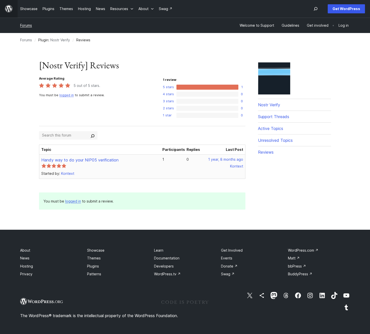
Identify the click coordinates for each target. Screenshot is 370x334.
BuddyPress (300, 274)
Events (226, 258)
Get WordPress (346, 9)
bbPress (297, 266)
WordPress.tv (167, 274)
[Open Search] (316, 9)
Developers (164, 266)
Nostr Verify (60, 40)
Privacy (26, 274)
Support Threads (273, 116)
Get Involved (232, 250)
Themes (94, 258)
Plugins (93, 266)
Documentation (166, 258)
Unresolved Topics (275, 140)
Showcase (95, 250)
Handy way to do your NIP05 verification (80, 159)
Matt (294, 258)
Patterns (94, 274)
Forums (26, 25)
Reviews (266, 152)
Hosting (26, 266)
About (25, 250)
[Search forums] (92, 135)
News (24, 258)
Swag (228, 274)
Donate (229, 266)
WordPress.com (303, 250)
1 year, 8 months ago (225, 159)
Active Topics (270, 128)
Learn (158, 250)
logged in (66, 95)
